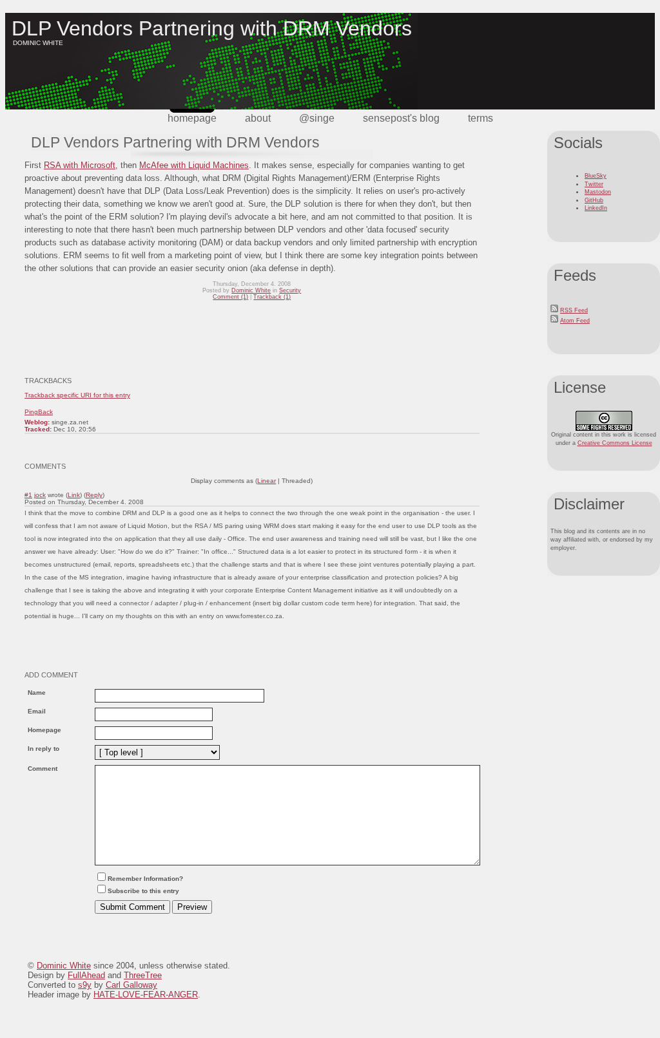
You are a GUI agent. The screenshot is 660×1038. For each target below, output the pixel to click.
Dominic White (251, 290)
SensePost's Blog (401, 118)
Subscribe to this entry (143, 890)
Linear (266, 480)
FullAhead (86, 975)
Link (74, 494)
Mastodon (598, 192)
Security (290, 290)
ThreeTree (143, 975)
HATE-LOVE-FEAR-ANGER (145, 994)
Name (37, 692)
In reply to (43, 748)
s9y (85, 985)
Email (37, 711)
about (258, 118)
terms (480, 118)
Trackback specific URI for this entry (77, 395)
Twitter (594, 184)
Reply (94, 494)
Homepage (192, 118)
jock (40, 494)
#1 (28, 494)
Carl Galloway (131, 985)
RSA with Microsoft (79, 165)
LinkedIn (596, 208)
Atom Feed (575, 320)
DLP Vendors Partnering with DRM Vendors (212, 28)
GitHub (594, 200)
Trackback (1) (272, 297)
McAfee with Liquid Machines (194, 165)
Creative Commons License (615, 443)
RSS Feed (574, 310)
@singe (317, 118)
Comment (42, 768)
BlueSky (596, 176)
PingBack (38, 411)
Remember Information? (145, 878)
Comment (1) (230, 297)
